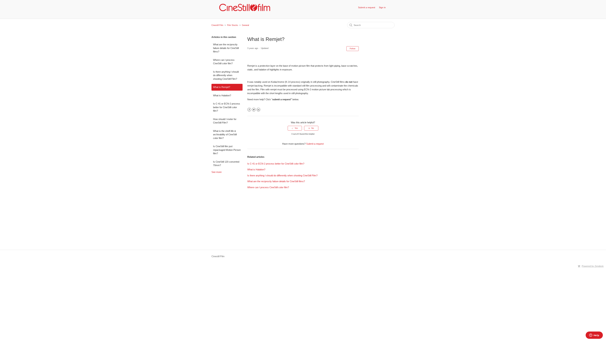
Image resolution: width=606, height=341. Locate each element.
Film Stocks (232, 25)
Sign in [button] (382, 7)
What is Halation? (222, 95)
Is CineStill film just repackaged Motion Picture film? (227, 150)
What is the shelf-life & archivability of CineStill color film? (225, 134)
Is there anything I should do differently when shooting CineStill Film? (226, 75)
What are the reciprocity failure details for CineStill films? (226, 48)
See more (216, 172)
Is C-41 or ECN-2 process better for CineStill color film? (226, 107)
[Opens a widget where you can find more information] (594, 335)
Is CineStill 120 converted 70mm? (226, 163)
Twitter (254, 110)
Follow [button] (352, 49)
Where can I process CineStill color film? (224, 62)
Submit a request (366, 7)
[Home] (244, 7)
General (245, 25)
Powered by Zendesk (593, 266)
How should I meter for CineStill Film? (224, 121)
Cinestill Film (217, 25)
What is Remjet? (221, 87)
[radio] (295, 128)
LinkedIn (258, 110)
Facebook (249, 110)
